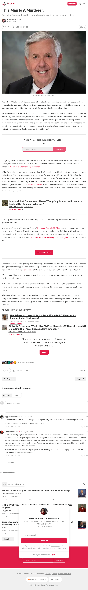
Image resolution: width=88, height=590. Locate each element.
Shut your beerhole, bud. (11, 493)
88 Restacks (30, 363)
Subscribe (72, 4)
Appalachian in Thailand (14, 416)
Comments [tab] (7, 395)
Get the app (55, 579)
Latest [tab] (10, 484)
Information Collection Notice (43, 548)
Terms (54, 574)
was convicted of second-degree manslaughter (49, 237)
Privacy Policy (61, 548)
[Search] (84, 484)
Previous (10, 379)
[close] (66, 508)
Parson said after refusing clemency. (24, 166)
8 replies (11, 462)
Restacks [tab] (17, 395)
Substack (32, 585)
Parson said (28, 269)
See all (6, 539)
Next (79, 379)
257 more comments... (8, 473)
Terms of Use (55, 546)
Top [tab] (4, 484)
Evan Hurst (15, 496)
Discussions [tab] (19, 484)
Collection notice (64, 574)
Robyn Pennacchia (14, 19)
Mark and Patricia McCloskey (49, 228)
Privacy (48, 574)
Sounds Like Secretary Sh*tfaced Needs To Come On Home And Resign (36, 490)
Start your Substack (38, 579)
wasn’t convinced (35, 184)
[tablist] (12, 395)
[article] (44, 495)
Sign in (82, 4)
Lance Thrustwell (11, 432)
